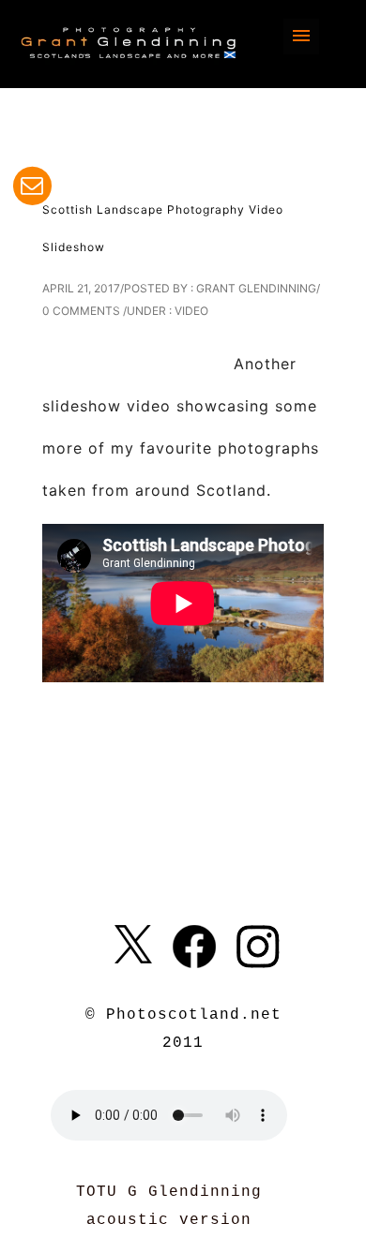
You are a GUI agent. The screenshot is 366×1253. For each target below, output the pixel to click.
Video (191, 311)
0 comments (81, 311)
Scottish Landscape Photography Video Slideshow (162, 228)
